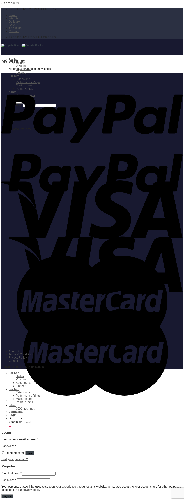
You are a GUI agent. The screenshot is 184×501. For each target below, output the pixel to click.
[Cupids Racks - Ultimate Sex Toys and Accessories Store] (22, 45)
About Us (15, 28)
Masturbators (24, 398)
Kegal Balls (23, 382)
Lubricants (16, 411)
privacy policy (31, 489)
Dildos (20, 376)
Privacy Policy (18, 357)
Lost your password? (14, 459)
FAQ (12, 24)
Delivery (14, 21)
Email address (11, 473)
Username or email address (19, 439)
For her (14, 373)
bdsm (12, 405)
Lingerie (21, 72)
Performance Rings (28, 395)
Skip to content (10, 2)
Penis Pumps (24, 402)
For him (14, 389)
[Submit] (10, 426)
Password (8, 446)
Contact (14, 31)
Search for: (15, 421)
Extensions (23, 392)
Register (7, 496)
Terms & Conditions (21, 354)
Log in (30, 453)
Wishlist (14, 18)
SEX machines (25, 408)
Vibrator (21, 66)
